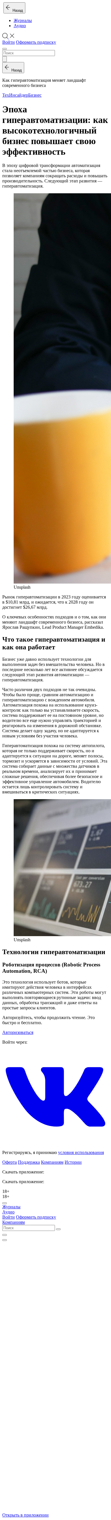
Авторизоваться (17, 1032)
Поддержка (29, 1162)
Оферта (9, 1162)
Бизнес (35, 95)
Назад (16, 10)
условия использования (81, 1152)
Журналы (23, 20)
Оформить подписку (36, 42)
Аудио (20, 25)
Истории (73, 1162)
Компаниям (52, 1162)
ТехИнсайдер (15, 95)
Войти (8, 42)
